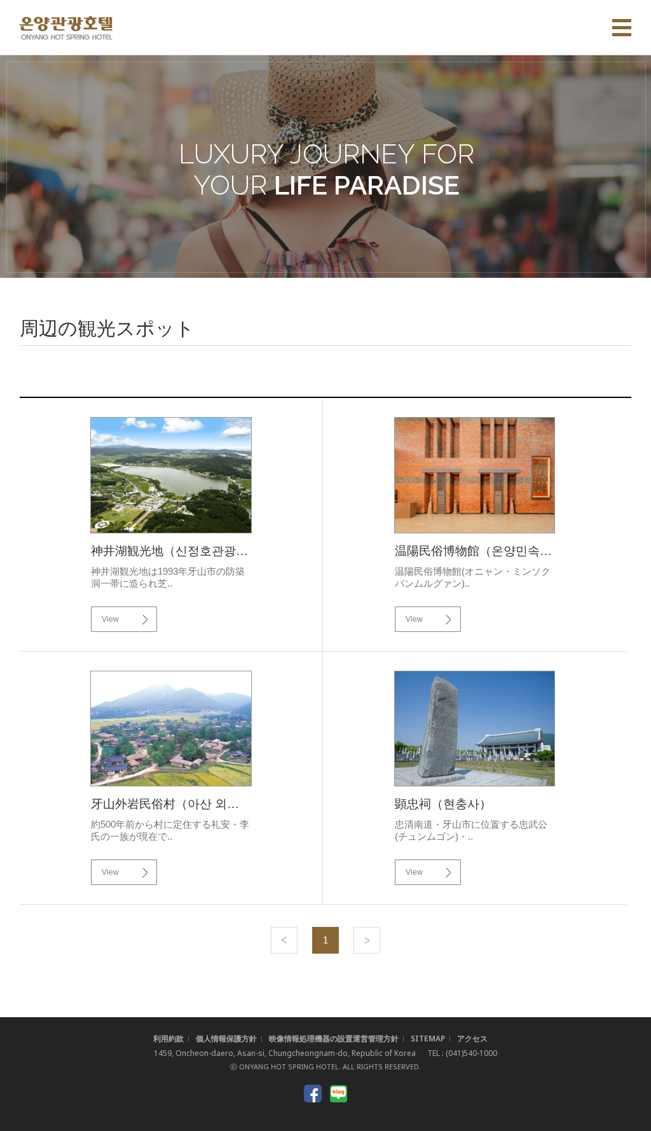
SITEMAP (428, 1038)
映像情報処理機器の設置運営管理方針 (334, 1038)
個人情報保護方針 (226, 1038)
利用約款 (168, 1038)
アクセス (472, 1038)
